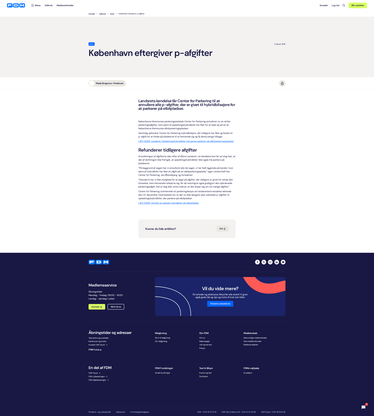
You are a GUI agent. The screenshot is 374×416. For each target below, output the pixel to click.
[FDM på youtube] (283, 262)
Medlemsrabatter (251, 344)
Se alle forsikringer (162, 373)
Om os (202, 338)
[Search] (344, 5)
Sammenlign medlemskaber (255, 338)
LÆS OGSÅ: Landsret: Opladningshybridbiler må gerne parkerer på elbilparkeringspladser (186, 141)
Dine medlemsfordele (252, 341)
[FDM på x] (264, 262)
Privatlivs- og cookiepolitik (100, 412)
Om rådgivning (161, 341)
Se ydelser (248, 373)
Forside (92, 14)
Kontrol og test (205, 373)
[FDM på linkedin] (276, 262)
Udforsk (102, 14)
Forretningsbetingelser (139, 412)
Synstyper (203, 376)
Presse (202, 348)
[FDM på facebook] (257, 262)
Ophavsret (120, 412)
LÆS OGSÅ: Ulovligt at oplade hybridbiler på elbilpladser (168, 203)
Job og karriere (205, 344)
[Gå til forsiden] (16, 5)
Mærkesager (204, 341)
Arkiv (112, 14)
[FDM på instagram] (270, 262)
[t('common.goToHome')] (99, 262)
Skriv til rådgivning (162, 338)
